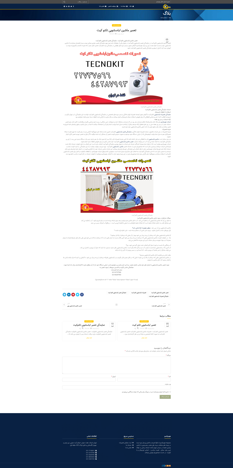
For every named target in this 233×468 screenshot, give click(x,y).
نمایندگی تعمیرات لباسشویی (162, 114)
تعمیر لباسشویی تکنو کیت (144, 325)
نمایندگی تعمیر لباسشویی (123, 132)
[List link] (79, 451)
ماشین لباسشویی (154, 139)
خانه (170, 17)
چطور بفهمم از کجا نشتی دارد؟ (141, 228)
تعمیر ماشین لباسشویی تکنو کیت (159, 293)
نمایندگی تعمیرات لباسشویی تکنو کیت (158, 296)
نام (169, 376)
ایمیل (113, 376)
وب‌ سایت (168, 384)
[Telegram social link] (64, 6)
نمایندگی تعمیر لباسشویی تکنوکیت (89, 325)
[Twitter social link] (71, 6)
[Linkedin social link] (67, 6)
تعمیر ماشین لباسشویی (126, 141)
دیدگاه (168, 355)
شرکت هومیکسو (166, 122)
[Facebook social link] (73, 6)
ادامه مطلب (144, 338)
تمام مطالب (116, 304)
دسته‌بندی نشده (164, 18)
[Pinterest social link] (69, 6)
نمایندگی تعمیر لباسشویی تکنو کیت (117, 293)
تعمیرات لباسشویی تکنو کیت (138, 293)
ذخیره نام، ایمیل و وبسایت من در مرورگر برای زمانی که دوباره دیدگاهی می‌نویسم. (145, 392)
